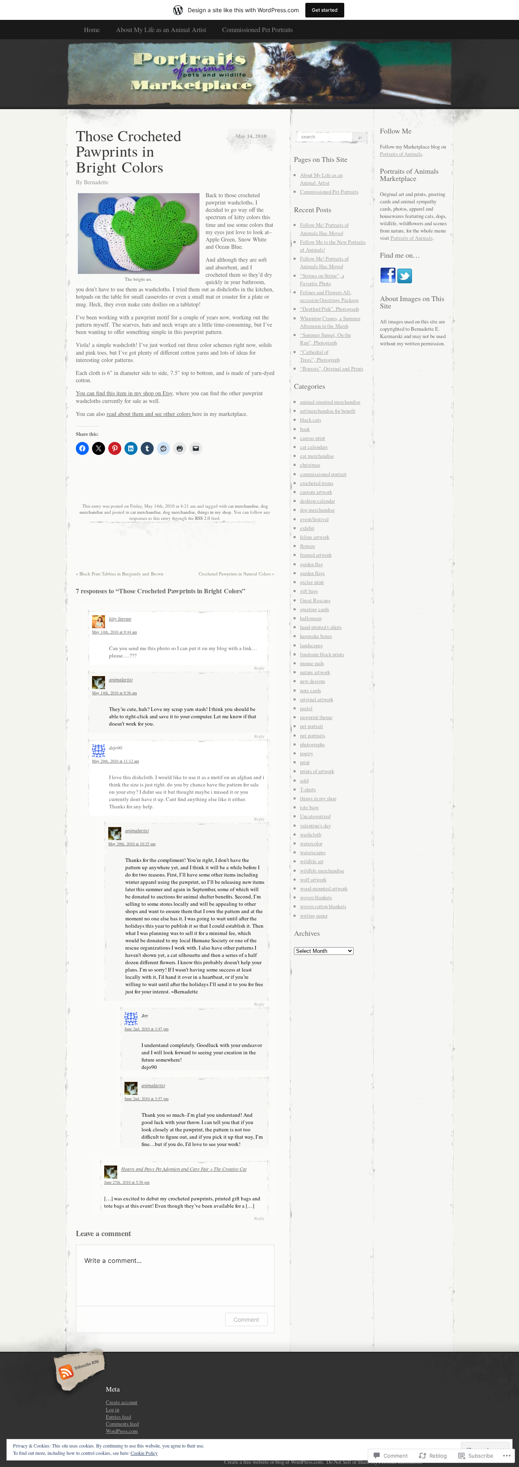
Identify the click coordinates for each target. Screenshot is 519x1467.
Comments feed (122, 1423)
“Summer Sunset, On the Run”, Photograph (325, 338)
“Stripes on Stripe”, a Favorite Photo (322, 279)
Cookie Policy (144, 1453)
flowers (307, 545)
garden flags (312, 573)
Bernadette (96, 182)
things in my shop (214, 512)
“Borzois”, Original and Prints (331, 368)
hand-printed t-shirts (321, 627)
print (305, 762)
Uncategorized (315, 816)
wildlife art (312, 861)
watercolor (311, 843)
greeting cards (314, 609)
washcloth (310, 834)
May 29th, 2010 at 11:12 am (115, 761)
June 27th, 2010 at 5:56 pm (127, 1182)
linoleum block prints (322, 654)
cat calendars (314, 446)
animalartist (121, 679)
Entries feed (118, 1416)
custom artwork (316, 491)
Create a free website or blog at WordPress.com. (274, 1461)
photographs (312, 744)
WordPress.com (122, 1431)
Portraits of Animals (401, 153)
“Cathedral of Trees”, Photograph (320, 355)
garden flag (311, 564)
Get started (325, 10)
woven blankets (316, 897)
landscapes (311, 645)
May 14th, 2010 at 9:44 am (114, 632)
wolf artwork (313, 879)
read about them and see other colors (149, 414)
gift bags (309, 591)
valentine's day (315, 825)
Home (92, 29)
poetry (306, 753)
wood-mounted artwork (323, 888)
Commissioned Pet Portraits (257, 29)
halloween (311, 618)
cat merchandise (243, 506)
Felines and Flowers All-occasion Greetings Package (329, 296)
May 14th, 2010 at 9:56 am (114, 693)
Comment (246, 1319)
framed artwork (316, 554)
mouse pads (312, 663)
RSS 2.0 (202, 518)
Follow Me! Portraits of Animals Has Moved (324, 228)
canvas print (312, 438)
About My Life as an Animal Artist (161, 29)
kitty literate (120, 618)
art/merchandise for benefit (328, 410)
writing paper (314, 915)
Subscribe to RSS (78, 1372)
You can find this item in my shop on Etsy (124, 393)
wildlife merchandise (322, 870)
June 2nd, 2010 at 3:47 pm (146, 1029)
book (305, 429)
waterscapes (313, 852)
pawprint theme (316, 717)
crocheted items (316, 483)
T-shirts (308, 789)
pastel (306, 708)
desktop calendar (317, 500)
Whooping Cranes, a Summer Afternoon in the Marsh (330, 322)
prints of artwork (317, 771)
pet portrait (311, 726)
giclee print (312, 582)
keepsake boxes (316, 636)
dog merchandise (179, 512)
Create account (121, 1402)
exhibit (307, 528)
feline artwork (314, 537)
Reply (259, 668)
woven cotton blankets (323, 906)
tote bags (309, 807)
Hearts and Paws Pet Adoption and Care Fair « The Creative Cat (184, 1168)
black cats (310, 419)
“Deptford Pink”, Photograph (329, 308)
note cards (310, 690)
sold (304, 780)
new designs (312, 681)
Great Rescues (315, 600)
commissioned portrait (323, 474)
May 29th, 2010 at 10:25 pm (132, 844)
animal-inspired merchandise (330, 401)
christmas (310, 464)
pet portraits (312, 735)
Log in (112, 1409)
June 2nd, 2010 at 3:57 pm (146, 1098)
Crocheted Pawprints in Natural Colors (237, 574)
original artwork (316, 699)
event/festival (314, 519)
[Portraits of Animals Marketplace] (260, 74)
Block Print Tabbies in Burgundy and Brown (119, 574)
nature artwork (315, 672)
